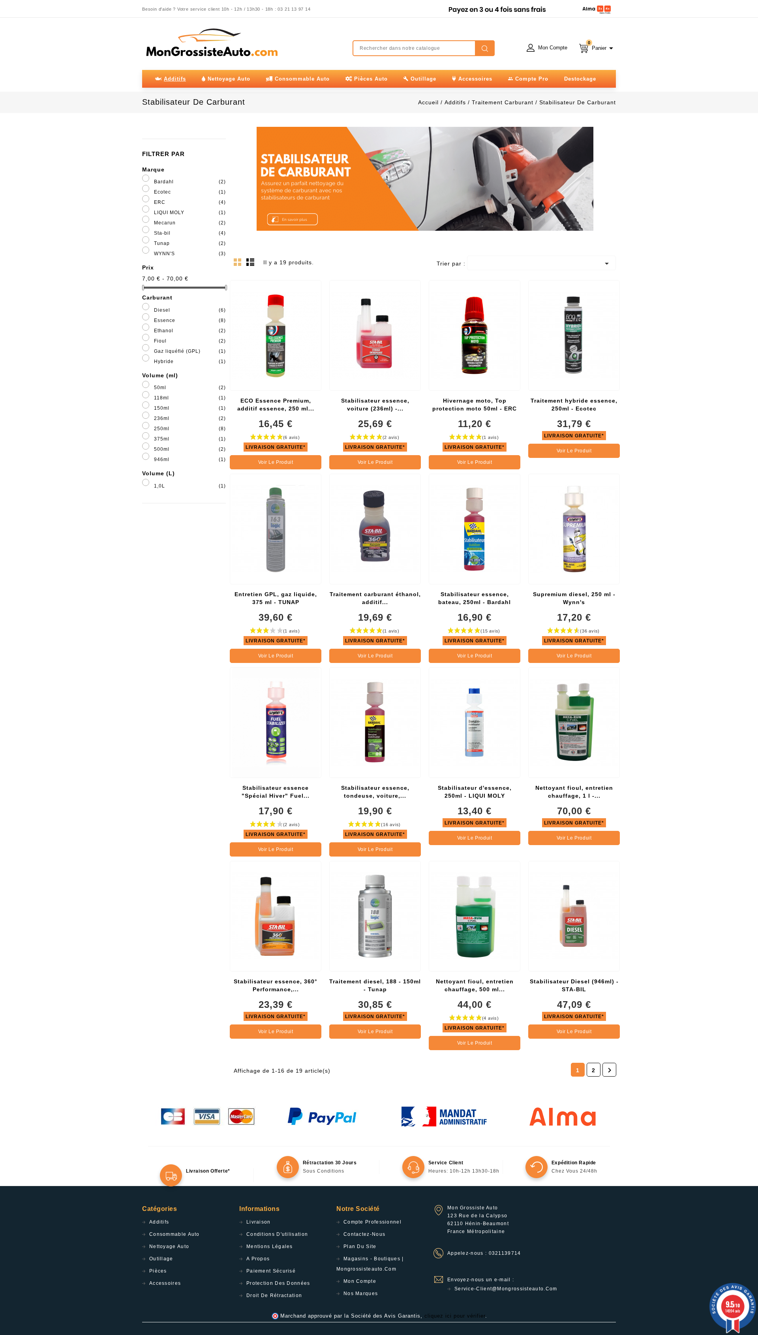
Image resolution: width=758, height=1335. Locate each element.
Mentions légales (269, 1246)
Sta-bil (190, 233)
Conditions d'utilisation (277, 1234)
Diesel (190, 310)
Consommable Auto (174, 1234)
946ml (190, 459)
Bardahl (190, 182)
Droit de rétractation (274, 1295)
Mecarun (190, 223)
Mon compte (359, 1281)
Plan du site (360, 1246)
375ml (190, 439)
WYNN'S (190, 253)
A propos (258, 1259)
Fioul (190, 341)
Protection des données (278, 1283)
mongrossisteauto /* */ (211, 42)
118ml (190, 398)
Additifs (159, 1222)
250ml (190, 428)
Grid (240, 264)
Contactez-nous (364, 1234)
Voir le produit (275, 462)
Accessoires (165, 1283)
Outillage (161, 1259)
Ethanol (190, 330)
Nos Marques (360, 1293)
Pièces (158, 1271)
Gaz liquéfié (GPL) (190, 351)
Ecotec (190, 192)
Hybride (190, 361)
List (251, 264)
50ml (190, 387)
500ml (190, 449)
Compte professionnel (372, 1222)
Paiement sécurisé (271, 1271)
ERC (190, 202)
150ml (190, 408)
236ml (190, 418)
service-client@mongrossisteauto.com (505, 1289)
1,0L (190, 486)
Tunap (190, 243)
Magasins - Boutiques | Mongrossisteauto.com (370, 1264)
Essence (190, 320)
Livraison (258, 1222)
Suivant (609, 1070)
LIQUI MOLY (190, 212)
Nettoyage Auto (169, 1246)
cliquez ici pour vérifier (454, 1316)
